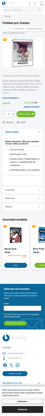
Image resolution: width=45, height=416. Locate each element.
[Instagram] (17, 365)
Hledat (39, 10)
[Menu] (42, 3)
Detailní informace (10, 98)
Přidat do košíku (24, 114)
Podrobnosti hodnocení (34, 29)
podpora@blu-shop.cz (16, 353)
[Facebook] (4, 365)
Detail (16, 265)
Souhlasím (22, 409)
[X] (11, 365)
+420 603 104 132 (15, 358)
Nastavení (22, 401)
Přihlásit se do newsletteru (15, 323)
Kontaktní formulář (15, 373)
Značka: (13, 33)
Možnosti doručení (32, 107)
